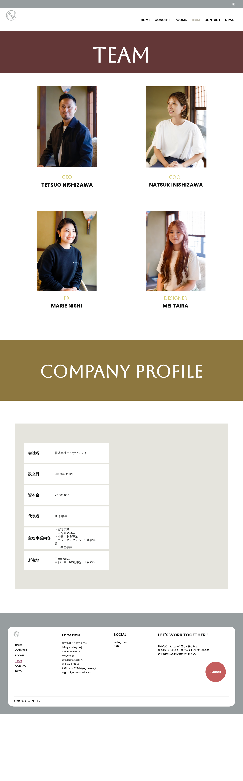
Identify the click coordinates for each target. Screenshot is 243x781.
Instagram (120, 642)
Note (117, 646)
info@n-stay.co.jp (72, 647)
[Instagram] (234, 4)
